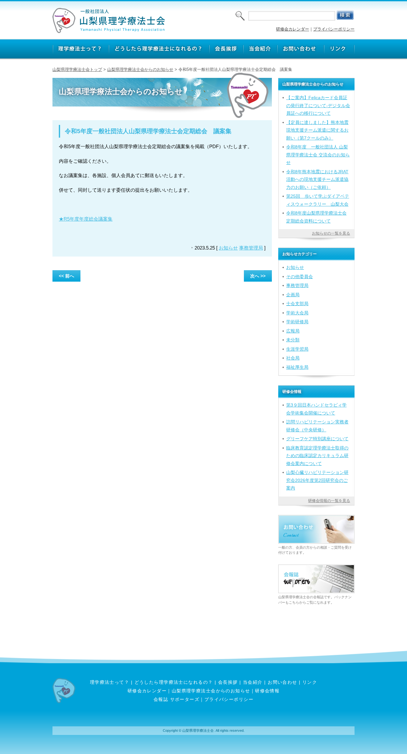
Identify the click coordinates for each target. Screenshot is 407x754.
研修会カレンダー (292, 29)
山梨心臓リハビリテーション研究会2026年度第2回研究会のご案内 (317, 480)
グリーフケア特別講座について (317, 438)
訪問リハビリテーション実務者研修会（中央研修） (317, 425)
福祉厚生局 (297, 367)
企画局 (293, 294)
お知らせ (228, 247)
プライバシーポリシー (334, 29)
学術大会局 (297, 312)
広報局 (293, 330)
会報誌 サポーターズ (176, 699)
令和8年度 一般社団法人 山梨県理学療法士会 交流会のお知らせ (318, 154)
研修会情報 (267, 690)
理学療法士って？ (109, 682)
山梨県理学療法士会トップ (77, 69)
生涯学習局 (297, 349)
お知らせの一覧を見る (331, 233)
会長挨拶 (228, 682)
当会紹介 (253, 682)
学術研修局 (297, 321)
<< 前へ (66, 275)
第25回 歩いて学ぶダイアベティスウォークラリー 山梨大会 (317, 200)
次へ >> (258, 275)
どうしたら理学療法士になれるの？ (174, 682)
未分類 (293, 339)
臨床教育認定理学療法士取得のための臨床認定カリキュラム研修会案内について (317, 455)
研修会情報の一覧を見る (329, 500)
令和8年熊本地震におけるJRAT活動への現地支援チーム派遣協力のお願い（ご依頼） (317, 179)
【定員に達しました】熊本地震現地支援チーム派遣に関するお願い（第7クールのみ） (317, 130)
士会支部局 (297, 303)
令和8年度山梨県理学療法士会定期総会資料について (316, 216)
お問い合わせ (282, 682)
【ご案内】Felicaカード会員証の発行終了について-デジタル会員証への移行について (318, 105)
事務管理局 (251, 247)
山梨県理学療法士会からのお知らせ (140, 69)
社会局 (293, 357)
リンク (309, 682)
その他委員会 (299, 276)
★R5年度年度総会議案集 (86, 219)
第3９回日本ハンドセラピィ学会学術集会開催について (316, 408)
